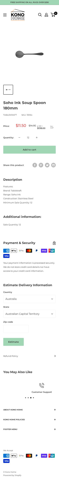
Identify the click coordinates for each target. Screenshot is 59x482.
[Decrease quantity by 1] (19, 137)
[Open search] (40, 15)
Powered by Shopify (12, 475)
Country (7, 292)
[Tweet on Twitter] (47, 165)
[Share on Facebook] (34, 165)
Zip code (8, 322)
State (6, 307)
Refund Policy (10, 356)
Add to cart (29, 149)
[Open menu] (5, 15)
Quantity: (8, 137)
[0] (53, 15)
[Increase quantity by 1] (36, 137)
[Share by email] (53, 165)
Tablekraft (10, 115)
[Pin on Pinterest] (41, 165)
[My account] (46, 15)
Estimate (13, 341)
